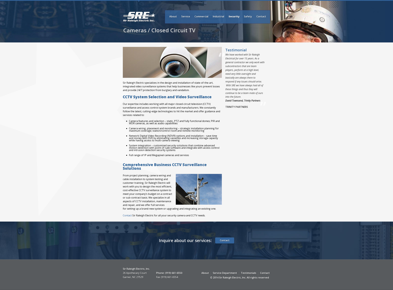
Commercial (201, 16)
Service (185, 16)
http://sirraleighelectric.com (139, 17)
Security (234, 16)
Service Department (225, 273)
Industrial (218, 16)
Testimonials (248, 273)
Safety (248, 16)
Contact (261, 16)
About (173, 16)
